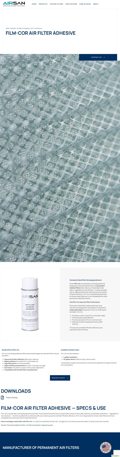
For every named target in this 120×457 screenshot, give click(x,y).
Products (43, 4)
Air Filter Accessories (23, 28)
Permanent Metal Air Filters (16, 425)
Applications (71, 4)
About (96, 4)
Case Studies (85, 4)
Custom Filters (56, 4)
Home (34, 4)
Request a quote (47, 425)
